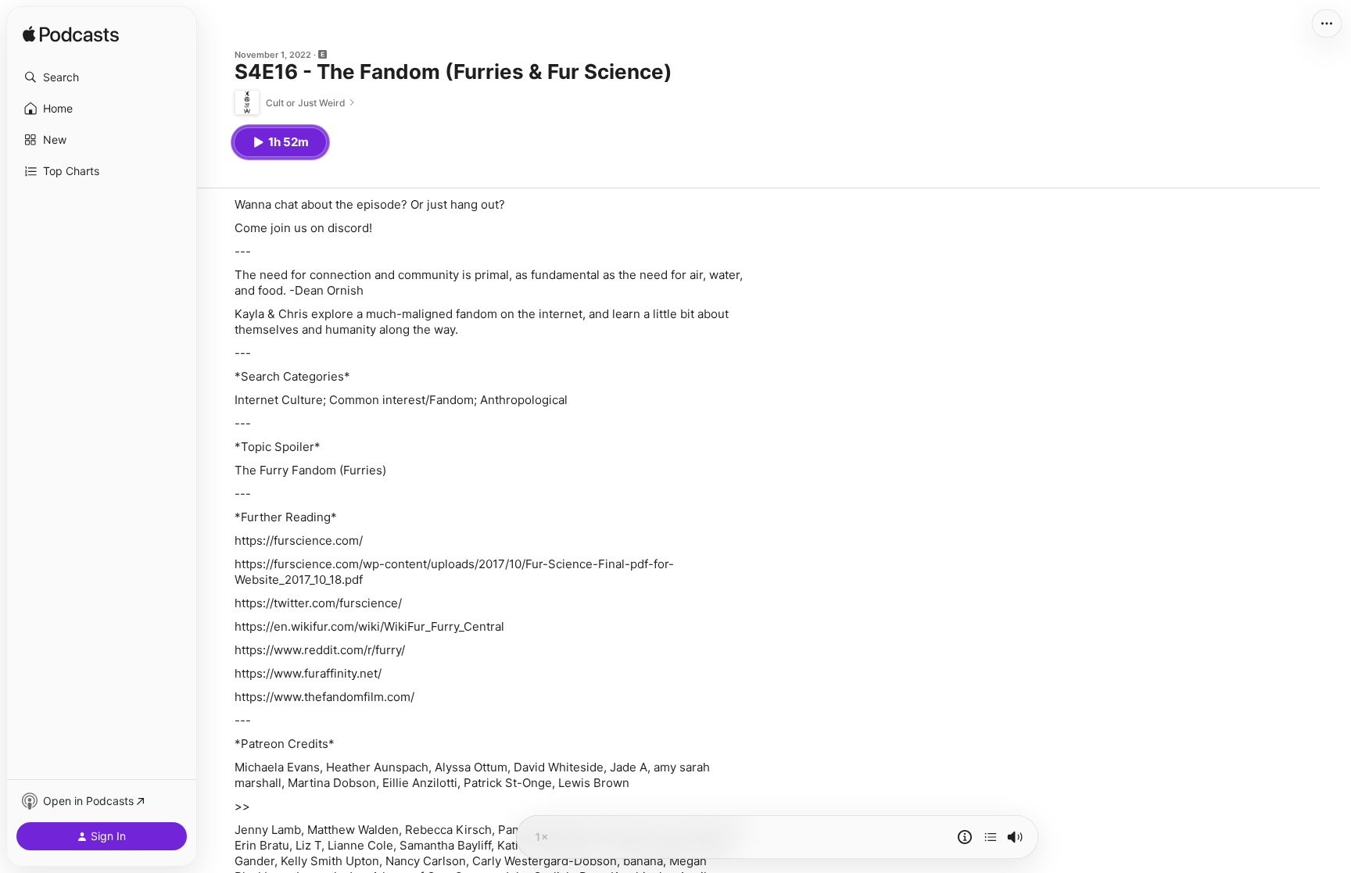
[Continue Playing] (990, 837)
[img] (71, 35)
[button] (101, 77)
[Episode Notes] (964, 837)
